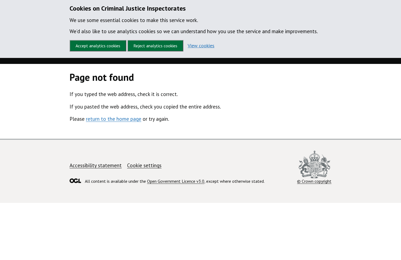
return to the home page (113, 119)
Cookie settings (144, 165)
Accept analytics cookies (98, 45)
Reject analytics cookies (155, 45)
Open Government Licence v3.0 (175, 181)
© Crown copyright (314, 181)
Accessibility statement (96, 165)
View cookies (201, 45)
